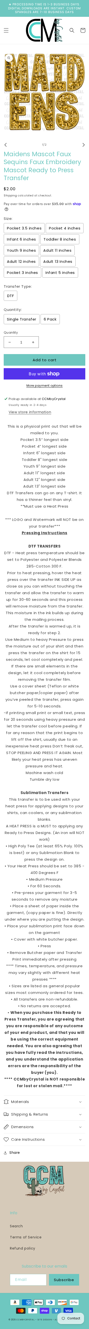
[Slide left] (5, 144)
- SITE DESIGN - (45, 1319)
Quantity (11, 332)
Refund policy (22, 1248)
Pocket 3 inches (22, 272)
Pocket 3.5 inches (24, 228)
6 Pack (50, 319)
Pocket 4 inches (64, 228)
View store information (30, 412)
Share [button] (14, 1152)
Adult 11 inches (57, 250)
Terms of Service (26, 1237)
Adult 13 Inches (57, 261)
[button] (6, 30)
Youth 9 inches (21, 250)
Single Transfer (21, 319)
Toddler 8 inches (60, 239)
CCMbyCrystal (25, 1319)
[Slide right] (83, 144)
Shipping (10, 195)
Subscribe (64, 1279)
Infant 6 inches (21, 239)
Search (16, 1226)
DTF (10, 295)
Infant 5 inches (60, 272)
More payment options (44, 385)
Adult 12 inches (21, 261)
